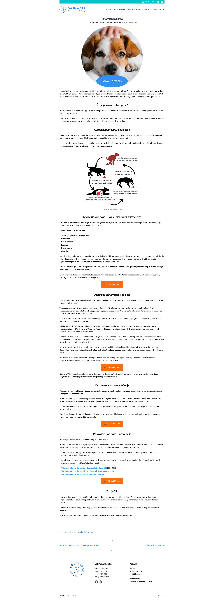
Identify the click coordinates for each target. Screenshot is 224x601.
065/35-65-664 (100, 571)
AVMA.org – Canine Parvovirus (80, 532)
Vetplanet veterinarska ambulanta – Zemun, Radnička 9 (83, 474)
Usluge (107, 9)
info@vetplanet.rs (101, 577)
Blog (155, 9)
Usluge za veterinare (133, 9)
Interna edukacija (119, 9)
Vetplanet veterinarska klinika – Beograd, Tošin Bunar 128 (84, 468)
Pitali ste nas (148, 9)
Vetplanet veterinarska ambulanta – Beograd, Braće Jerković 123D (87, 471)
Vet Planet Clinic (70, 596)
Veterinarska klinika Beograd (77, 9)
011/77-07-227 (100, 574)
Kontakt (161, 9)
